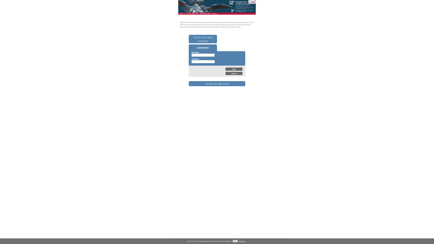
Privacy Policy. (242, 241)
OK (235, 241)
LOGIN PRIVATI (203, 47)
